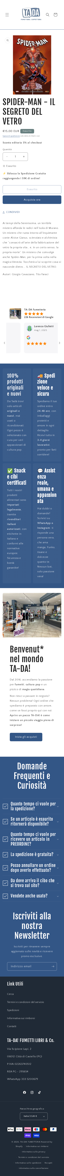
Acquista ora (32, 199)
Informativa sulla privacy (34, 1152)
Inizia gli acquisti (26, 736)
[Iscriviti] (53, 966)
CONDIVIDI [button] (13, 212)
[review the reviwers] (21, 338)
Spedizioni (13, 1010)
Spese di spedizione (11, 136)
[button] (7, 15)
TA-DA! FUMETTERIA (30, 1142)
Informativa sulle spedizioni (28, 1163)
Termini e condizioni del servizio (25, 1002)
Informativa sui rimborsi (21, 1018)
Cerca (10, 994)
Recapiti (48, 1163)
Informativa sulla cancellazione (34, 1168)
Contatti (11, 1026)
